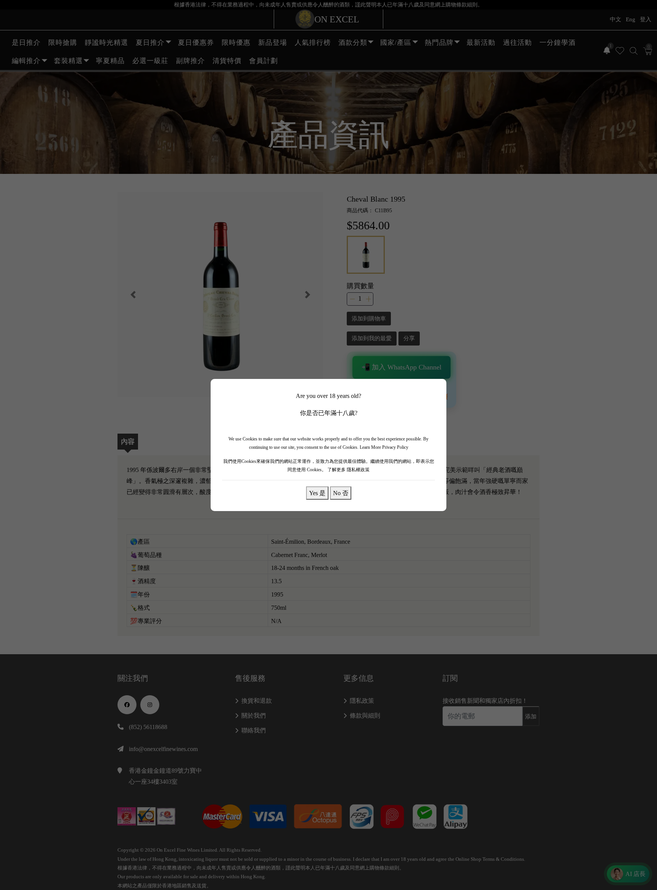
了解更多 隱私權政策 (348, 469)
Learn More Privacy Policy (384, 447)
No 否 (340, 493)
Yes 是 (317, 493)
